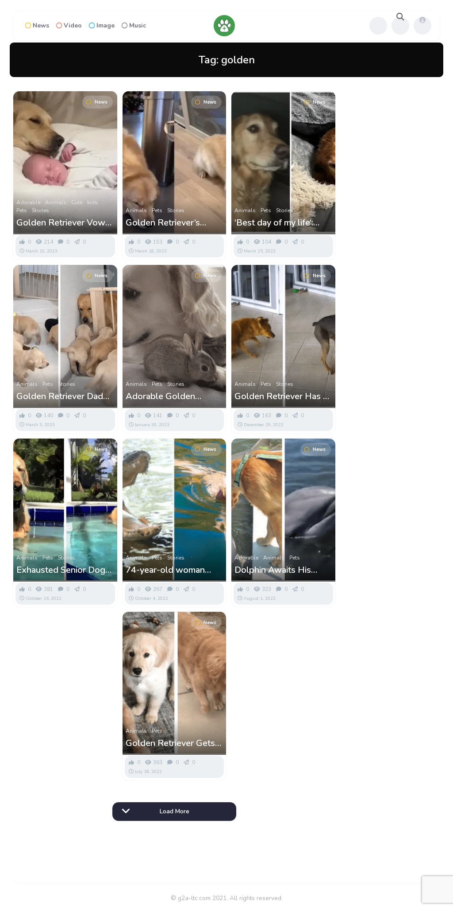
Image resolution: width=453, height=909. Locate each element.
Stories (40, 210)
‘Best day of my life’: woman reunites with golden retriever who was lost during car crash (276, 223)
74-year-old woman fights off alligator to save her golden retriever (167, 570)
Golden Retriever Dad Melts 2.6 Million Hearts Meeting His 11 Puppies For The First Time (64, 396)
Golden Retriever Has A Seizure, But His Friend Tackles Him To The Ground (282, 396)
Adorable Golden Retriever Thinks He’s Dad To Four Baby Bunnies (168, 396)
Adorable (28, 202)
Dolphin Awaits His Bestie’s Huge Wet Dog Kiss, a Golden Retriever (282, 570)
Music (137, 25)
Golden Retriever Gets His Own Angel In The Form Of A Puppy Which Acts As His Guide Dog (174, 743)
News (41, 25)
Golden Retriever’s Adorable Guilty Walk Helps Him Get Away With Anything (169, 223)
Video (73, 25)
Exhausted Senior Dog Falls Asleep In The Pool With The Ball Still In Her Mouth (63, 570)
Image (105, 25)
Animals (55, 202)
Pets (21, 210)
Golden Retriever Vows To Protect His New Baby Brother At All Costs (63, 223)
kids (92, 202)
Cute (76, 202)
